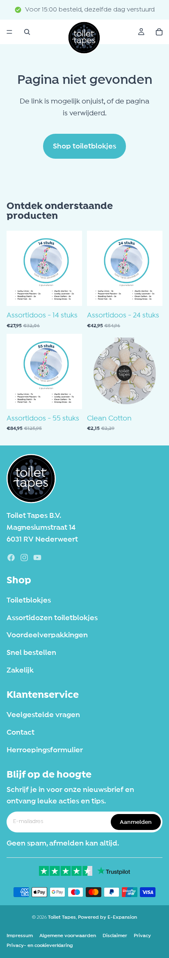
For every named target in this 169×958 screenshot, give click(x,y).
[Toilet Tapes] (31, 478)
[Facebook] (11, 557)
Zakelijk (20, 670)
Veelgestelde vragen (43, 714)
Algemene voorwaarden (67, 935)
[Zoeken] (27, 32)
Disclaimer (115, 935)
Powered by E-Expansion (107, 917)
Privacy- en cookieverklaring (40, 945)
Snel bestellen (31, 652)
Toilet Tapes (62, 917)
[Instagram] (24, 557)
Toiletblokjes (29, 600)
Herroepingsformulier (45, 749)
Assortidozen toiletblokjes (52, 617)
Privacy (142, 935)
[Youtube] (37, 557)
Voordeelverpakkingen (47, 635)
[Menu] (9, 31)
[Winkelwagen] (159, 32)
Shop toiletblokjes (84, 146)
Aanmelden (136, 822)
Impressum (20, 935)
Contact (20, 732)
